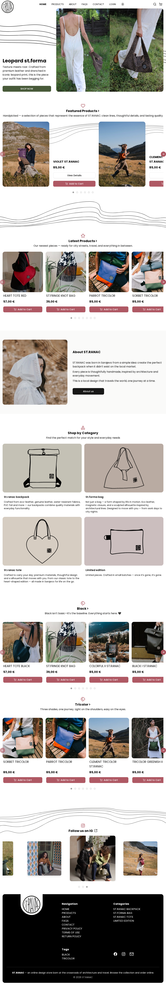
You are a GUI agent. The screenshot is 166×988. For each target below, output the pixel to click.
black (66, 954)
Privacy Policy (72, 928)
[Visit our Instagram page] (123, 954)
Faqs (85, 4)
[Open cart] (160, 4)
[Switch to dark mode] (122, 4)
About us (88, 391)
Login (112, 4)
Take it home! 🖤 (26, 88)
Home (42, 4)
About (73, 4)
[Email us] (132, 954)
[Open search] (154, 4)
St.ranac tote (123, 917)
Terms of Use (71, 932)
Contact (98, 4)
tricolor (68, 958)
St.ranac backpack (126, 909)
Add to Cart (76, 183)
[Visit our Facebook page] (115, 954)
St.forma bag (122, 913)
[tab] (71, 89)
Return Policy (71, 936)
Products (58, 4)
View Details (74, 175)
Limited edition (123, 921)
